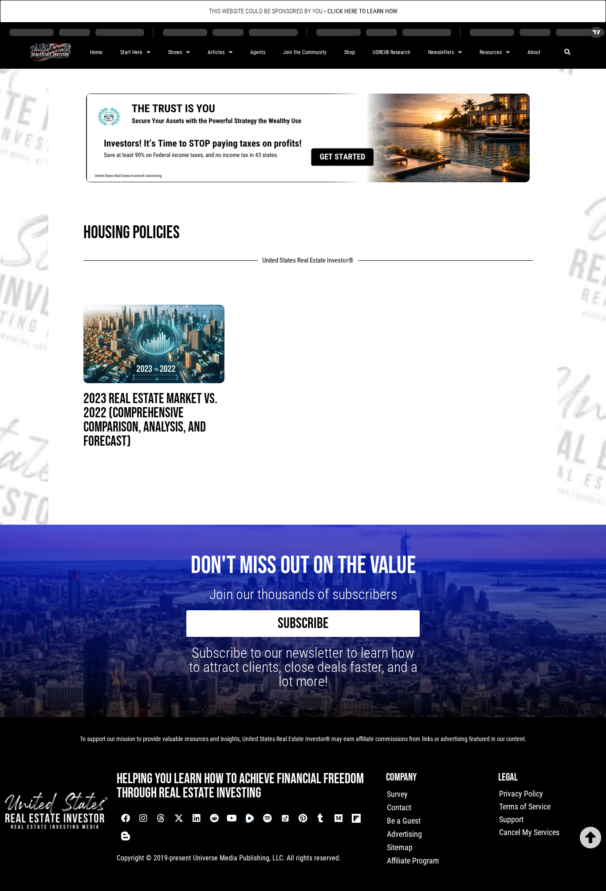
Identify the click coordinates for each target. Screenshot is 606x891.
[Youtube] (232, 818)
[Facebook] (125, 818)
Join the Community (305, 52)
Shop (349, 52)
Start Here (131, 52)
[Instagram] (143, 818)
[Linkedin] (196, 818)
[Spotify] (267, 818)
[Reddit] (214, 818)
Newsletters (441, 52)
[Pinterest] (303, 818)
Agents (257, 52)
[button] (567, 52)
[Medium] (338, 818)
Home (96, 52)
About (533, 52)
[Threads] (161, 818)
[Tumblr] (321, 818)
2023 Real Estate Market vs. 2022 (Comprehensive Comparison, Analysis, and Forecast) (150, 420)
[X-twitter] (179, 818)
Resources (491, 52)
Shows (175, 52)
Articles (216, 52)
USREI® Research (391, 52)
